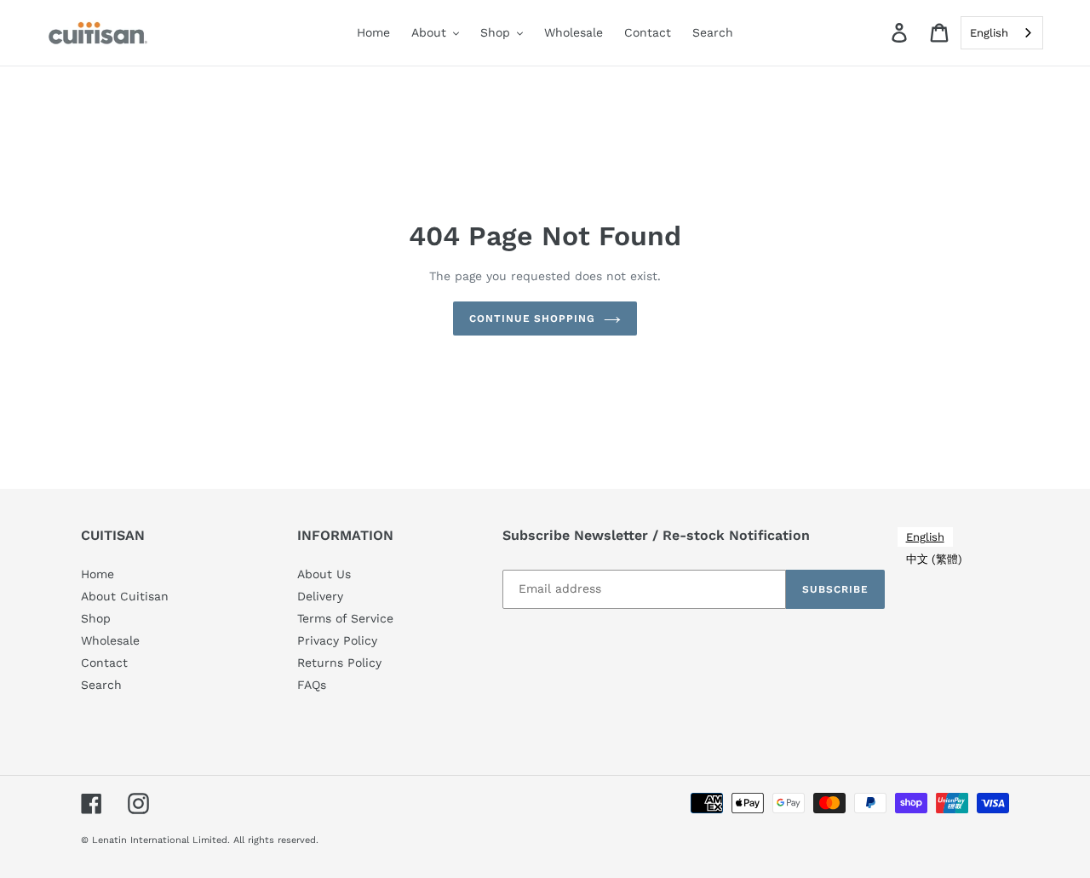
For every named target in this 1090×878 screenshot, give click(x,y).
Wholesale (110, 640)
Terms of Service (345, 618)
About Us (324, 574)
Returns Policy (339, 662)
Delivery (320, 596)
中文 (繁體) (934, 559)
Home (97, 574)
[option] (934, 559)
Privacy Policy (337, 640)
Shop (96, 618)
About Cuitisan (125, 596)
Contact (104, 662)
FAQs (311, 684)
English (989, 32)
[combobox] (1002, 32)
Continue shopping (532, 318)
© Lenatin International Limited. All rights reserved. (199, 840)
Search (101, 684)
